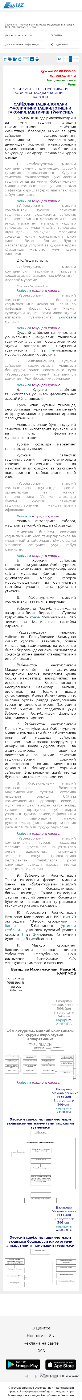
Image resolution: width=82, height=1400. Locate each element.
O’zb (73, 59)
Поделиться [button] (61, 44)
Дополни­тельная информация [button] (22, 44)
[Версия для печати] (37, 59)
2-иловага (67, 317)
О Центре (41, 1328)
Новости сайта (41, 1335)
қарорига (64, 1020)
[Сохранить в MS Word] (32, 59)
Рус (65, 59)
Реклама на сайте (41, 1343)
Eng (67, 59)
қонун (36, 617)
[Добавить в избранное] (5, 59)
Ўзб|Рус (76, 59)
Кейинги (24, 201)
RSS (41, 1351)
